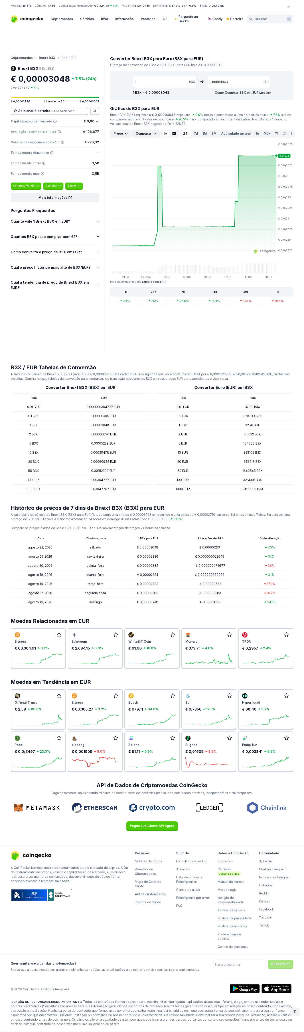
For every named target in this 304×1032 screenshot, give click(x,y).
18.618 (27, 5)
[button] (55, 197)
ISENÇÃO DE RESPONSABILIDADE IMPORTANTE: (46, 1002)
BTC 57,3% (172, 5)
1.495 (51, 5)
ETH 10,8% (189, 5)
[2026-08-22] (276, 133)
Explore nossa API (154, 281)
